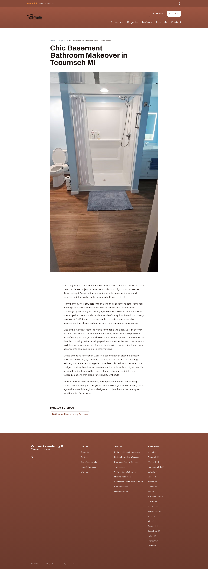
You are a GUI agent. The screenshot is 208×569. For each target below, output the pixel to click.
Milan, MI (151, 521)
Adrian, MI (152, 516)
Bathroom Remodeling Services (70, 414)
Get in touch (157, 13)
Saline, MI (152, 477)
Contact (176, 22)
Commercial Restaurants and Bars (128, 482)
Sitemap (84, 472)
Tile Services (119, 467)
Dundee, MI (153, 526)
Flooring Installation (122, 477)
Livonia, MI (152, 487)
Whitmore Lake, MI (156, 496)
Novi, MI (151, 492)
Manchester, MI (154, 511)
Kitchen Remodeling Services (126, 457)
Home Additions (121, 487)
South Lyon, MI (154, 531)
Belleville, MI (153, 472)
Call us (176, 13)
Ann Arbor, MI (153, 452)
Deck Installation (121, 492)
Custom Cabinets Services (125, 472)
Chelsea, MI (152, 501)
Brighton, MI (153, 506)
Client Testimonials (89, 462)
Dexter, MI (152, 546)
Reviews (146, 22)
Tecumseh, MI (154, 457)
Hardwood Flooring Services (126, 462)
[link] (90, 40)
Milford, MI (152, 536)
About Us (161, 22)
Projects (132, 22)
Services (115, 22)
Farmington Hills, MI (156, 467)
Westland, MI (153, 462)
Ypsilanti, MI (153, 482)
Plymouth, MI (153, 541)
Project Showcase (88, 467)
